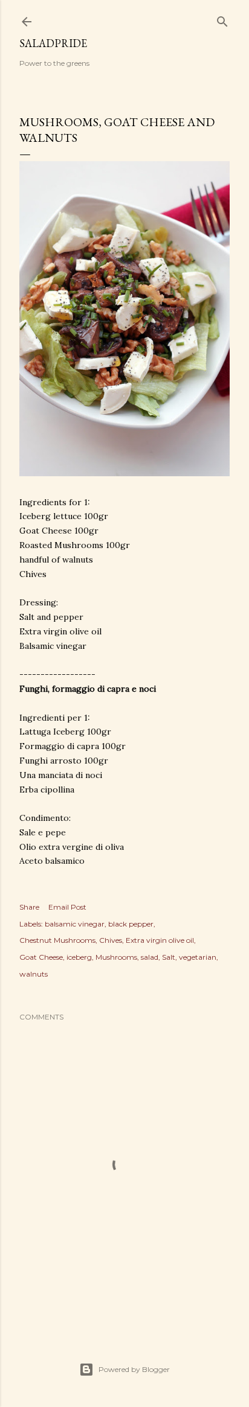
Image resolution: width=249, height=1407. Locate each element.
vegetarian (197, 957)
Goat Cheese (41, 957)
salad (149, 957)
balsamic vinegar (75, 923)
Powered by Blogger (134, 1369)
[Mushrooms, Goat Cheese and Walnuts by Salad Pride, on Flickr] (124, 473)
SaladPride (53, 43)
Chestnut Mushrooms (57, 940)
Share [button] (29, 906)
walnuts (33, 973)
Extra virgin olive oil (160, 940)
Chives (110, 940)
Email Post (67, 906)
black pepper (131, 923)
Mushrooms (116, 957)
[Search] (222, 19)
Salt (168, 957)
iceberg (79, 957)
